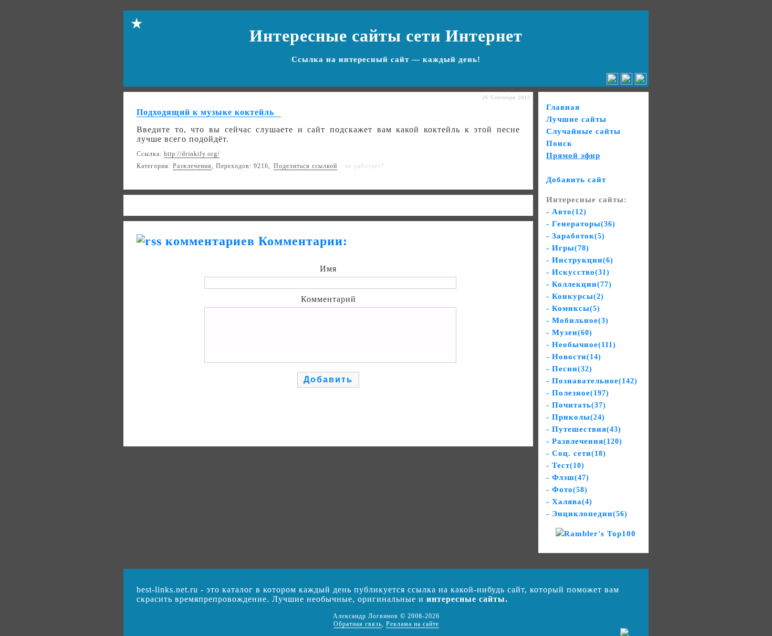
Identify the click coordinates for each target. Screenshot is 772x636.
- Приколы (575, 417)
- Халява (569, 501)
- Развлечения (584, 441)
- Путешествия (583, 429)
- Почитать (576, 405)
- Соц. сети (576, 453)
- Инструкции (579, 260)
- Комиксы (573, 308)
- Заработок (575, 236)
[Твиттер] (626, 81)
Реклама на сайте (412, 624)
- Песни (569, 368)
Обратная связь (357, 624)
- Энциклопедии (587, 513)
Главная (563, 107)
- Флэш (567, 477)
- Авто (566, 211)
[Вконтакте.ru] (612, 81)
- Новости (573, 356)
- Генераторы (580, 224)
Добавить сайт (576, 179)
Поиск (559, 143)
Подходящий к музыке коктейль (205, 112)
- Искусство (578, 272)
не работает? (364, 166)
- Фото (567, 489)
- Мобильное (577, 320)
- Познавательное (592, 381)
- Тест (565, 465)
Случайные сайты (583, 131)
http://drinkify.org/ (192, 154)
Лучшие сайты (576, 119)
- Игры (567, 248)
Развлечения (192, 166)
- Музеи (569, 332)
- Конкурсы (575, 296)
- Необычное (581, 344)
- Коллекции (579, 284)
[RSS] (640, 81)
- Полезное (577, 393)
